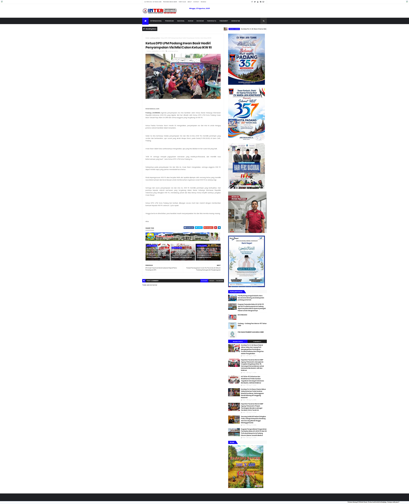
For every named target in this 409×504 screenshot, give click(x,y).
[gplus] (263, 2)
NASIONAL (181, 21)
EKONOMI (200, 21)
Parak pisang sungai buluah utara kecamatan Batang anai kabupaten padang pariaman (251, 298)
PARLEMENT (224, 21)
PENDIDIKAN (169, 21)
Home (147, 38)
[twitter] (255, 2)
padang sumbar (207, 29)
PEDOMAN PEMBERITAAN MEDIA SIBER (251, 332)
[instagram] (260, 2)
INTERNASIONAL (156, 21)
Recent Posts (238, 341)
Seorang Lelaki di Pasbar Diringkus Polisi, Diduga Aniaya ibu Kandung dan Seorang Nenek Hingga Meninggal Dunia (253, 419)
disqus (211, 281)
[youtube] (258, 2)
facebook (219, 281)
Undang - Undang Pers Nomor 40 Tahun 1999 (252, 324)
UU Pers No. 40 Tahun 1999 (152, 1)
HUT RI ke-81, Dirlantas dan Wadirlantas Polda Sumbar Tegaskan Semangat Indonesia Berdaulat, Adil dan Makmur (183, 254)
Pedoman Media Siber (170, 1)
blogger (204, 281)
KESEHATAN (235, 21)
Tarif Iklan (182, 1)
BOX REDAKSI (242, 315)
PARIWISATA (211, 21)
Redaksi (203, 1)
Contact (196, 1)
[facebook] (252, 2)
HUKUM (190, 21)
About (190, 1)
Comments (257, 341)
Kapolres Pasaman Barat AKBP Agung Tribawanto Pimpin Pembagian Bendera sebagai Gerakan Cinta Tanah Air (252, 407)
